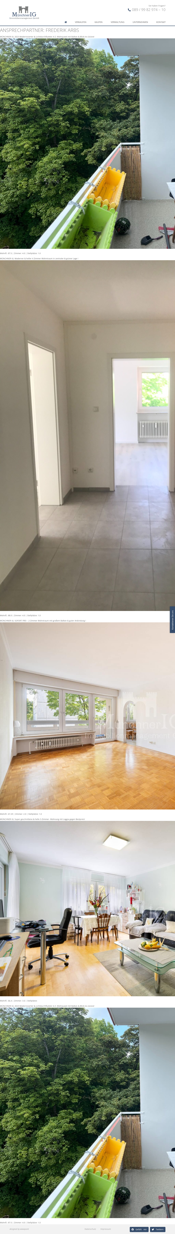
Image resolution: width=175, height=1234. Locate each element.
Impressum (105, 1229)
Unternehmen (140, 22)
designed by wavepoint (19, 1229)
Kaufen (99, 22)
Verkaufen (80, 22)
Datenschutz (90, 1229)
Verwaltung (117, 22)
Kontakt (161, 22)
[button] (139, 1229)
